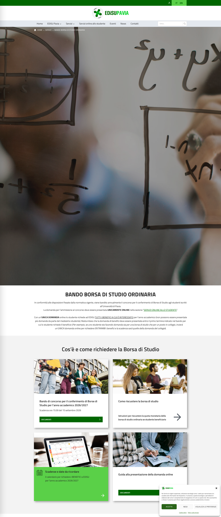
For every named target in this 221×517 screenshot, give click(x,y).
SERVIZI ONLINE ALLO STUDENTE (160, 310)
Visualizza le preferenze (205, 506)
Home (40, 23)
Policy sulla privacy (193, 512)
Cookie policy (183, 512)
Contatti (134, 23)
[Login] (169, 2)
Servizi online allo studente (92, 23)
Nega (185, 506)
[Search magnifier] (184, 23)
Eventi (113, 23)
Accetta (169, 506)
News (123, 23)
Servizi (48, 30)
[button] (216, 488)
